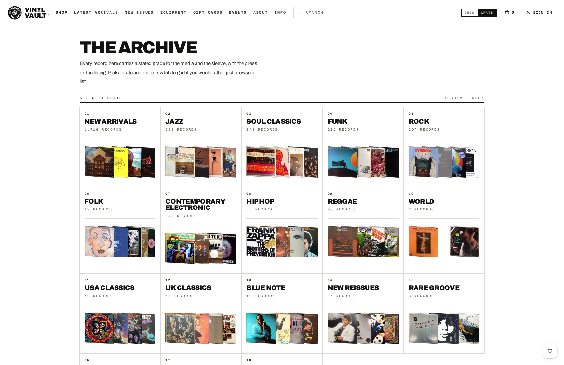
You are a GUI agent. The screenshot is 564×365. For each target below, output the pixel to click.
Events (238, 12)
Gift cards (208, 12)
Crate (488, 12)
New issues (139, 12)
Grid (471, 12)
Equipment (173, 12)
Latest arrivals (96, 12)
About (260, 12)
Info (280, 12)
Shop (62, 12)
